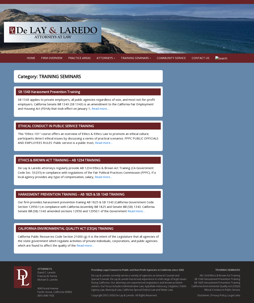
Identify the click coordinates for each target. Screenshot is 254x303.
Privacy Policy (218, 295)
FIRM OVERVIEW (51, 58)
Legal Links (234, 295)
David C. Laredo (47, 272)
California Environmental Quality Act (211, 286)
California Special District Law (138, 289)
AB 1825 (199, 282)
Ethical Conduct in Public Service (222, 289)
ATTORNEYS (105, 58)
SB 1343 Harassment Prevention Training (49, 92)
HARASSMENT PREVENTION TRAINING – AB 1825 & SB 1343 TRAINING (71, 194)
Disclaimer (203, 295)
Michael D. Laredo (48, 279)
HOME (31, 58)
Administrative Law (132, 286)
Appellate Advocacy (156, 286)
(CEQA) (236, 286)
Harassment (211, 282)
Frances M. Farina (47, 276)
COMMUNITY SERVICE (171, 58)
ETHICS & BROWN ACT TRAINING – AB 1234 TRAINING (59, 160)
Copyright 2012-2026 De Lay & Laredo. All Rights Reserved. (124, 295)
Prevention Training (229, 282)
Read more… (100, 108)
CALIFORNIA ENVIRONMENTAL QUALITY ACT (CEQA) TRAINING (65, 228)
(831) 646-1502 (46, 295)
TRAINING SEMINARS (135, 58)
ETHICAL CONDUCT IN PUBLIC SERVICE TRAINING (56, 126)
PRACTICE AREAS (79, 58)
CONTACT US (200, 58)
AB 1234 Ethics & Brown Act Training (220, 275)
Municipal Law (113, 289)
